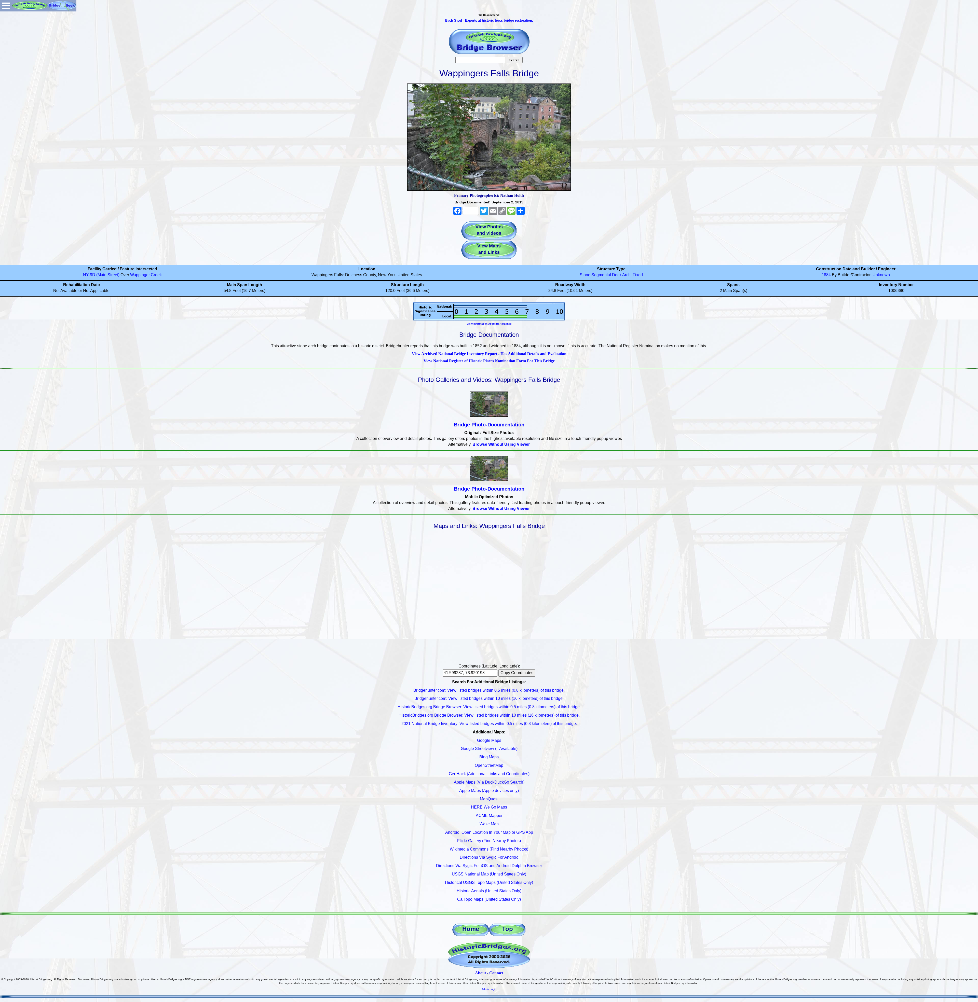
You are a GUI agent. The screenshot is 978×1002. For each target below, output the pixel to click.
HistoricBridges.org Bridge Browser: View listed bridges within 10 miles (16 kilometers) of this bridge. (489, 715)
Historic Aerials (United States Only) (489, 891)
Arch (626, 275)
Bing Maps (489, 757)
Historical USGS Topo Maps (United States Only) (489, 882)
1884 (826, 275)
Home (470, 928)
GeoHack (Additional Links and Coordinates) (489, 774)
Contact (496, 973)
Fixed (638, 275)
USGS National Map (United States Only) (489, 874)
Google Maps (489, 740)
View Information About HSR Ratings (489, 323)
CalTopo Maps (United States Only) (489, 899)
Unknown (881, 275)
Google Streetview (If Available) (489, 748)
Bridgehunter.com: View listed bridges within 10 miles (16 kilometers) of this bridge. (489, 698)
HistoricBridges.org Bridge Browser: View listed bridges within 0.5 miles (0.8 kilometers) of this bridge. (489, 707)
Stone (585, 275)
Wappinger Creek (146, 275)
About (480, 973)
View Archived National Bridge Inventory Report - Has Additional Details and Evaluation (489, 354)
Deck (616, 275)
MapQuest (489, 799)
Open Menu (6, 5)
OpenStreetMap (489, 765)
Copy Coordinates (516, 673)
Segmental (601, 275)
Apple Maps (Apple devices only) (489, 790)
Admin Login (489, 989)
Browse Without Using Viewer (501, 444)
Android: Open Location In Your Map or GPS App (489, 832)
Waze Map (489, 824)
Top (507, 928)
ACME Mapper (489, 815)
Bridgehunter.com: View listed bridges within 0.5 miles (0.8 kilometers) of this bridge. (489, 690)
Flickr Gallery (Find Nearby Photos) (489, 841)
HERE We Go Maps (489, 807)
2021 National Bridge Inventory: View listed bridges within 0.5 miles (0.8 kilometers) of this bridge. (489, 723)
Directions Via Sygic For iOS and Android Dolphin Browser (489, 866)
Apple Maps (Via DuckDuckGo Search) (489, 782)
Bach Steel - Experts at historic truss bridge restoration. (489, 20)
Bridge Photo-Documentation (489, 424)
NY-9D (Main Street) (101, 275)
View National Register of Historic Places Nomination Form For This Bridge (489, 361)
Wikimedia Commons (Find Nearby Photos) (489, 849)
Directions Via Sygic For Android (489, 857)
